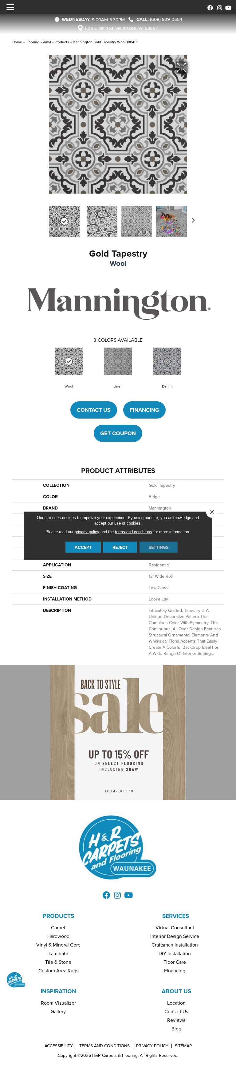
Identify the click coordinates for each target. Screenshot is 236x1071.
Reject (120, 547)
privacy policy (87, 531)
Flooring (32, 42)
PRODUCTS (58, 916)
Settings (158, 547)
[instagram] (218, 7)
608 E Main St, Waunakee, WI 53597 (121, 28)
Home (17, 42)
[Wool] (68, 361)
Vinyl (47, 42)
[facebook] (209, 7)
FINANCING (144, 410)
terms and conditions (133, 531)
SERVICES (175, 916)
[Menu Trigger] (10, 7)
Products (61, 42)
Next (192, 218)
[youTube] (227, 7)
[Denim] (167, 361)
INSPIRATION (58, 991)
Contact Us (94, 410)
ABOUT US (176, 991)
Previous (44, 218)
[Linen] (118, 361)
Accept (83, 547)
